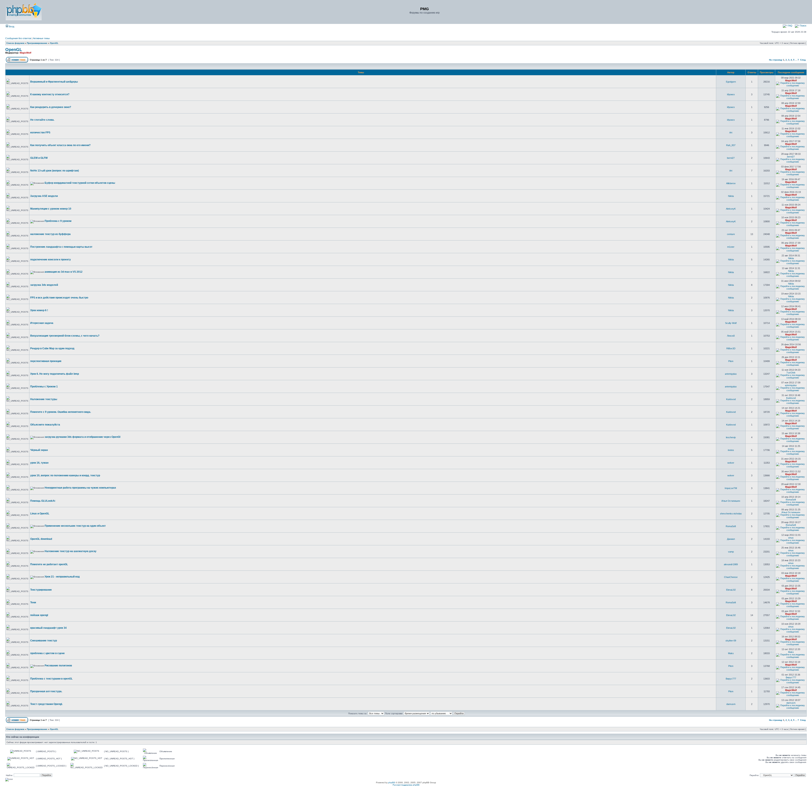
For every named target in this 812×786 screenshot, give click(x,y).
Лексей (731, 335)
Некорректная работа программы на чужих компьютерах (80, 487)
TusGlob (790, 372)
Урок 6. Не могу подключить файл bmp (54, 373)
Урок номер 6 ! (39, 310)
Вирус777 (731, 678)
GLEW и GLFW (39, 157)
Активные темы (41, 38)
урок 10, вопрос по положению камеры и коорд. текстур (65, 475)
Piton (730, 361)
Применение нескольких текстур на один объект (75, 525)
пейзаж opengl (39, 615)
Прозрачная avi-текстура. (46, 691)
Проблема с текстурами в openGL (51, 678)
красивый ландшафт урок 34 (48, 627)
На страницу (775, 60)
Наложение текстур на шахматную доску (70, 551)
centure (731, 234)
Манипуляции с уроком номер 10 (50, 208)
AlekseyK (731, 208)
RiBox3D (730, 348)
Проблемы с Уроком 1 (44, 386)
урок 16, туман (39, 462)
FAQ (789, 25)
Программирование (37, 43)
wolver (730, 462)
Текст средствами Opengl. (46, 704)
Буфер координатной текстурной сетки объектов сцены (80, 182)
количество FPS (40, 132)
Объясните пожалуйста (45, 424)
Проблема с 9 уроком (58, 221)
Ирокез (731, 94)
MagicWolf (25, 52)
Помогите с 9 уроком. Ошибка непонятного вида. (60, 411)
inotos (731, 450)
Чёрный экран (39, 450)
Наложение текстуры (43, 399)
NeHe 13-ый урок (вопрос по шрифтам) (54, 170)
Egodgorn (731, 81)
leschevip (731, 437)
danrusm (730, 704)
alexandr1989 (731, 564)
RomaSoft (791, 499)
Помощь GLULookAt (42, 500)
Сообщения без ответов (18, 38)
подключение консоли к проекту (50, 259)
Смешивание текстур (43, 640)
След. (803, 60)
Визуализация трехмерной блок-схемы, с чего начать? (64, 335)
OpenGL (54, 43)
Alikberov (731, 183)
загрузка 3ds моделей (44, 284)
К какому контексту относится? (49, 94)
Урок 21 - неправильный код (62, 576)
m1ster (730, 247)
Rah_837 (730, 145)
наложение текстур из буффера (50, 234)
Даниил (731, 539)
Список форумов (15, 43)
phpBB (391, 782)
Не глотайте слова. (42, 119)
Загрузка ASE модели (44, 196)
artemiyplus (731, 374)
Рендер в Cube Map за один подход (52, 348)
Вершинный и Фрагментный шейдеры (54, 81)
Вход (11, 26)
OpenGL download (41, 538)
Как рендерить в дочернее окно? (50, 107)
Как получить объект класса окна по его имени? (60, 145)
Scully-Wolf (731, 323)
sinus (791, 537)
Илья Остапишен (730, 501)
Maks (731, 653)
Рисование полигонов (58, 665)
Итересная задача (41, 323)
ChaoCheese (731, 577)
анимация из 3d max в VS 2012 (63, 271)
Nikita (731, 196)
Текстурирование (41, 589)
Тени (33, 602)
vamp (731, 551)
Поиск (802, 25)
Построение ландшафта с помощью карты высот (61, 246)
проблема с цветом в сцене (47, 653)
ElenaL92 (731, 589)
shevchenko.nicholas (731, 513)
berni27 (731, 158)
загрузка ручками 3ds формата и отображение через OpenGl (82, 436)
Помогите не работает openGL (49, 564)
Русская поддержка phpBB (406, 785)
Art (730, 132)
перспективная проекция (45, 361)
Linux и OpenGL (39, 513)
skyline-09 (731, 640)
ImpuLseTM (731, 488)
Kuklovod (731, 399)
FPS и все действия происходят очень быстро (59, 297)
